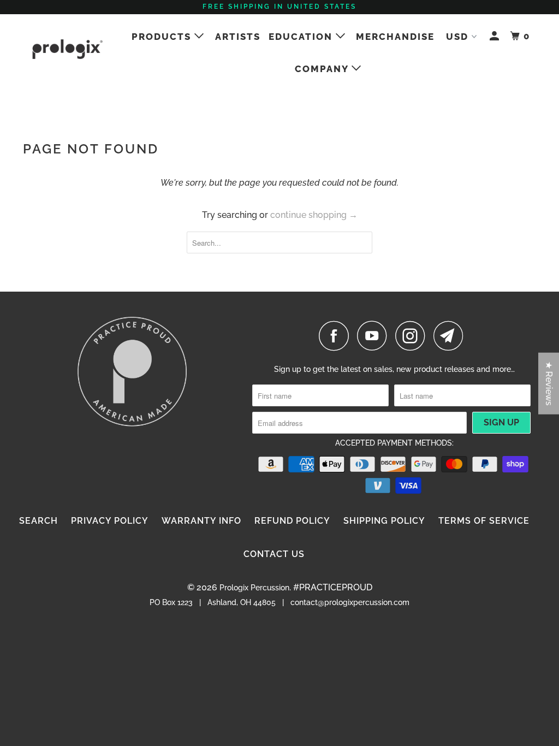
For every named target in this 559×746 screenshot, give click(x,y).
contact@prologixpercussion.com (349, 602)
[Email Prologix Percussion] (451, 336)
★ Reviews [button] (549, 384)
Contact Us (274, 554)
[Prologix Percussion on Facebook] (337, 336)
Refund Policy (292, 521)
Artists (237, 36)
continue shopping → (314, 215)
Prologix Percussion (254, 587)
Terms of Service (484, 521)
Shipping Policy (384, 521)
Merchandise (395, 36)
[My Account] (495, 36)
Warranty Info (201, 521)
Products (163, 36)
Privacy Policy (109, 521)
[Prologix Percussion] (66, 49)
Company (323, 68)
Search (38, 521)
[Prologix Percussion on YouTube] (375, 336)
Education (302, 36)
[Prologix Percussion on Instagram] (413, 336)
